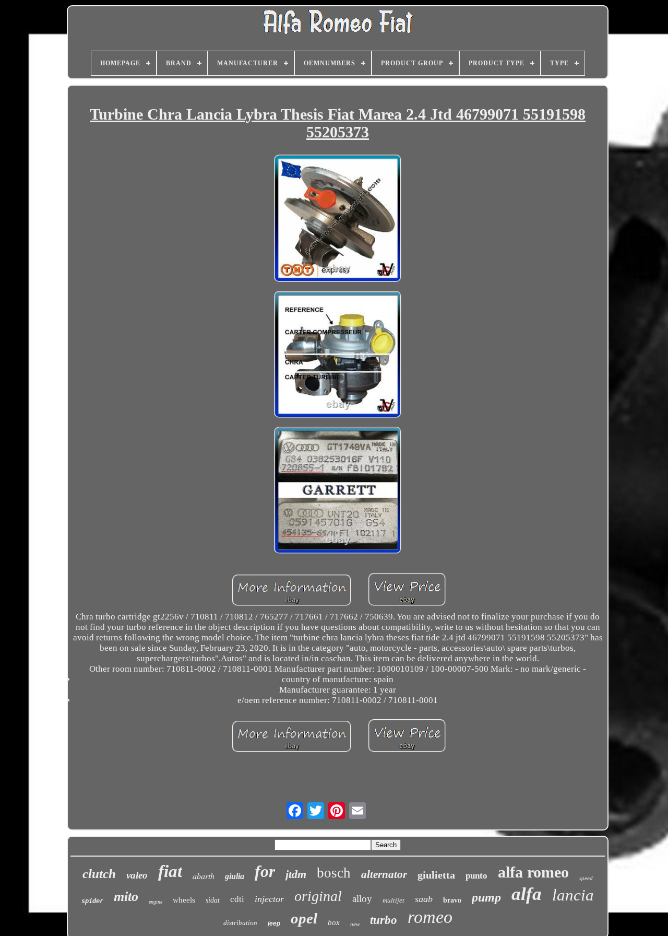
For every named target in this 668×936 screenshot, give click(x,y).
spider (92, 901)
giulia (234, 876)
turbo (383, 920)
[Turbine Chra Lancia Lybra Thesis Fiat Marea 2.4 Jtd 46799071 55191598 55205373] (337, 219)
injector (269, 899)
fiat (170, 871)
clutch (99, 874)
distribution (240, 923)
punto (476, 876)
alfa (526, 894)
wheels (184, 900)
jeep (274, 923)
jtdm (295, 874)
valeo (137, 875)
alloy (362, 898)
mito (126, 896)
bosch (334, 873)
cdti (237, 899)
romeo (430, 917)
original (318, 896)
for (265, 871)
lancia (573, 895)
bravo (452, 900)
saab (424, 899)
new (355, 924)
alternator (384, 874)
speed (586, 878)
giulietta (436, 875)
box (334, 922)
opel (304, 918)
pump (486, 897)
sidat (213, 900)
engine (155, 902)
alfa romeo (533, 872)
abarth (203, 875)
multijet (393, 900)
